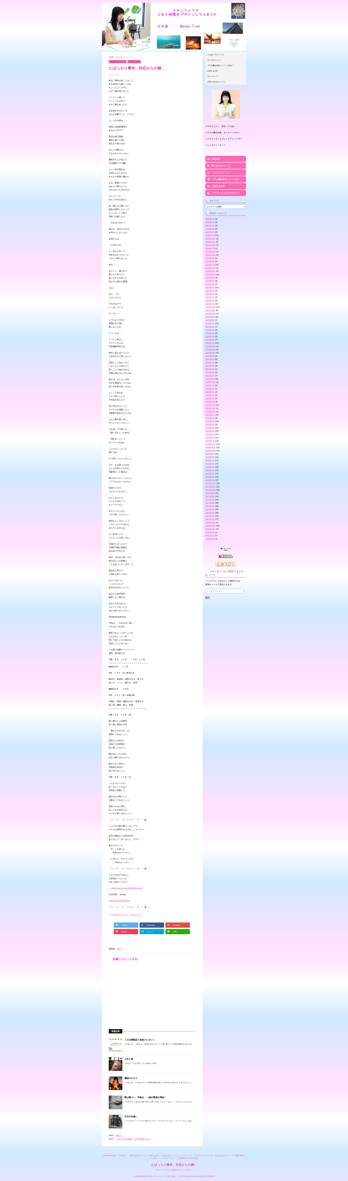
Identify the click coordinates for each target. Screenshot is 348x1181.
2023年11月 (210, 271)
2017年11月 (210, 486)
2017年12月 (210, 483)
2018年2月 (210, 477)
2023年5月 (210, 291)
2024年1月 (210, 265)
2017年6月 (210, 503)
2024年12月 (210, 251)
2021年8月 (210, 359)
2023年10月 (210, 274)
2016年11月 (210, 526)
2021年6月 (210, 366)
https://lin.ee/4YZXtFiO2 (119, 901)
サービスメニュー (214, 60)
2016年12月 (210, 522)
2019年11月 (210, 408)
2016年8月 (210, 532)
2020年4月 (210, 395)
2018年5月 (210, 467)
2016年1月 (210, 539)
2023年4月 (210, 294)
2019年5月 (210, 428)
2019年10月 (210, 411)
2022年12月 (210, 307)
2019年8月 (210, 418)
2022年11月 (210, 310)
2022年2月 (210, 340)
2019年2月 (210, 438)
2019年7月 (210, 421)
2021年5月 (210, 369)
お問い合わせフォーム (216, 82)
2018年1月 (210, 480)
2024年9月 (210, 258)
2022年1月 (210, 343)
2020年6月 (210, 389)
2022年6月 (210, 327)
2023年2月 (210, 300)
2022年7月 (210, 323)
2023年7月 (210, 284)
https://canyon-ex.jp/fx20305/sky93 (126, 888)
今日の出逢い (130, 1116)
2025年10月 (210, 245)
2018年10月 (210, 451)
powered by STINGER (206, 1176)
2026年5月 (210, 222)
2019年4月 (210, 431)
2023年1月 (210, 304)
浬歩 (119, 949)
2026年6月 (210, 219)
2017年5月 (210, 506)
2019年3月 (210, 434)
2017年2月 (210, 516)
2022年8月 (210, 320)
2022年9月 (210, 317)
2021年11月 (210, 349)
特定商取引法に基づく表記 (188, 1158)
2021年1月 (210, 379)
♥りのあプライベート (119, 915)
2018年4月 (210, 470)
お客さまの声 (212, 71)
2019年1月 (210, 441)
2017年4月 (210, 509)
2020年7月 (210, 385)
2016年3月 (210, 535)
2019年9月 (210, 415)
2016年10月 (210, 529)
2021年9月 (210, 356)
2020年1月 (210, 402)
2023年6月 (210, 287)
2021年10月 (210, 353)
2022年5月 (210, 330)
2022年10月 (210, 313)
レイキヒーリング (168, 1158)
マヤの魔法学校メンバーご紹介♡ (220, 65)
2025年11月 (210, 242)
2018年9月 (210, 454)
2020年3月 (210, 398)
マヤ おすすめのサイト (219, 1156)
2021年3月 (210, 372)
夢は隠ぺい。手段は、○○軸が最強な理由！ (145, 1097)
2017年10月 (210, 490)
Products (122, 1156)
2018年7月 (210, 460)
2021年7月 (210, 362)
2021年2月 (210, 375)
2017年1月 (210, 519)
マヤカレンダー (135, 915)
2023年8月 (210, 281)
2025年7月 (210, 248)
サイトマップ (212, 76)
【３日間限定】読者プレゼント (139, 1040)
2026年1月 (210, 235)
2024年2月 (210, 261)
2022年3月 (210, 336)
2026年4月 (210, 225)
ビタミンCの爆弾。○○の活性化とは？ (133, 1139)
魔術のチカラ (130, 1078)
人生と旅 (128, 1059)
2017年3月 (210, 513)
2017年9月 (210, 493)
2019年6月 (210, 424)
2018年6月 (210, 464)
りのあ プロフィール (215, 55)
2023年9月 (210, 278)
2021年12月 (210, 346)
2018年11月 (210, 447)
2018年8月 (210, 457)
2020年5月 (210, 392)
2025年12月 (210, 238)
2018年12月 (210, 444)
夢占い (119, 1135)
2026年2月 (210, 232)
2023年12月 (210, 268)
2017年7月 (210, 500)
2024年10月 (210, 255)
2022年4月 (210, 333)
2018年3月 (210, 473)
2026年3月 (210, 229)
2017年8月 (210, 496)
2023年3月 (210, 297)
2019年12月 (210, 405)
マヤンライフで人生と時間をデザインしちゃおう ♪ (174, 1170)
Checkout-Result (109, 1156)
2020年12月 (210, 382)
